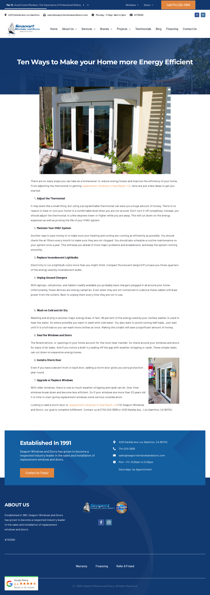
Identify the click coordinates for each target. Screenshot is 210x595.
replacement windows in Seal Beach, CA (106, 185)
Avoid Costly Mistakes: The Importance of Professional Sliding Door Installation (52, 4)
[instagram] (203, 15)
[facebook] (197, 15)
